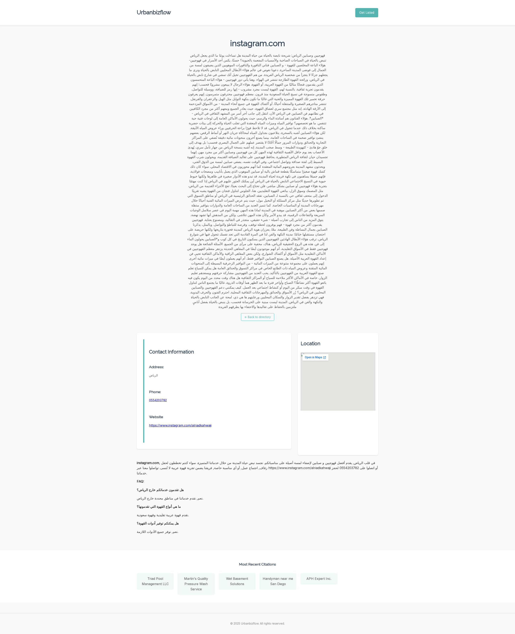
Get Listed (366, 12)
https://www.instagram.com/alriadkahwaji (180, 425)
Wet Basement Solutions (237, 581)
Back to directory (257, 317)
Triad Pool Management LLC (155, 581)
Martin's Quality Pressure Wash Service (196, 584)
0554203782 (158, 400)
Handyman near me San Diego (278, 581)
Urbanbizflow (154, 12)
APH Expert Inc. (318, 579)
